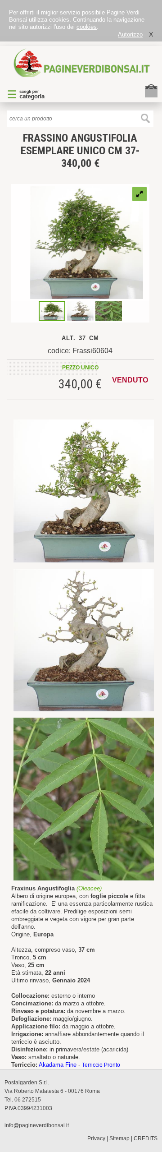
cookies (86, 26)
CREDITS (146, 1138)
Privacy (96, 1138)
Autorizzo (130, 34)
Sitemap (119, 1138)
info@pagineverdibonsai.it (36, 1125)
